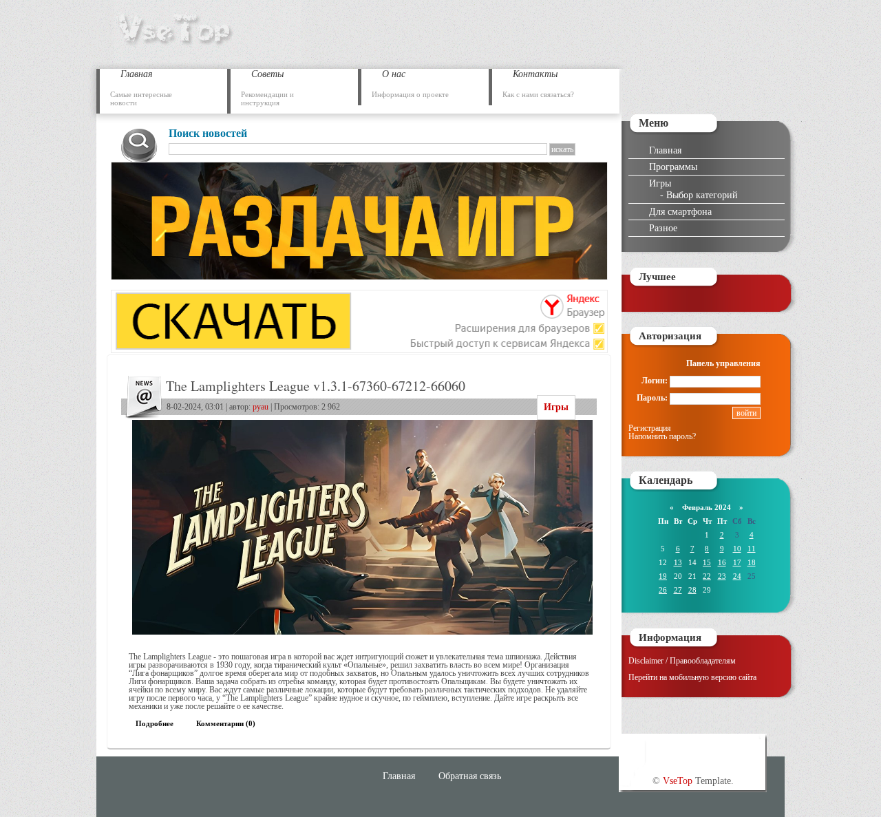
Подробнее (154, 723)
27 (678, 590)
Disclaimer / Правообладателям (682, 661)
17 (737, 562)
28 (692, 590)
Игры (556, 407)
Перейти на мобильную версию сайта (692, 677)
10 (737, 548)
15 (707, 562)
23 (722, 576)
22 (707, 576)
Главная (665, 150)
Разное (663, 227)
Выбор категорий (702, 194)
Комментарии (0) (225, 723)
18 (751, 562)
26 (663, 590)
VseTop (677, 780)
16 (722, 562)
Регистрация (649, 428)
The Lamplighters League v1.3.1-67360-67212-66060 (315, 385)
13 (678, 562)
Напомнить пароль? (662, 436)
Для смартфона (680, 211)
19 (663, 576)
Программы (673, 166)
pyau (260, 407)
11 (751, 548)
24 (737, 576)
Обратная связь (469, 775)
